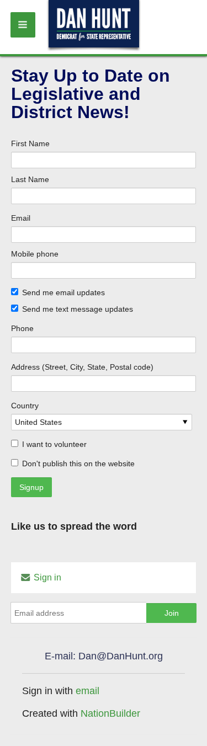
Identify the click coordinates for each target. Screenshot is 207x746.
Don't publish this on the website (78, 463)
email (87, 690)
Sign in (46, 577)
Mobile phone (35, 253)
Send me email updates (63, 292)
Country (25, 405)
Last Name (30, 179)
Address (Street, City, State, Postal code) (82, 367)
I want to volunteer (54, 444)
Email (20, 218)
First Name (30, 143)
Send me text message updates (77, 309)
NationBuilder (110, 713)
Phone (22, 328)
